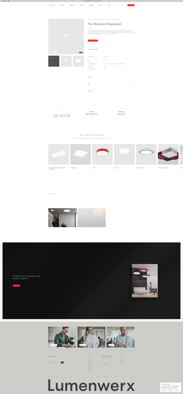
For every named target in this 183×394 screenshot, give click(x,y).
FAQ (90, 376)
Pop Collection (96, 19)
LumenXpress (91, 5)
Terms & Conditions (116, 376)
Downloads (62, 5)
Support (97, 376)
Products (52, 5)
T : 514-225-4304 (105, 364)
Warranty (125, 376)
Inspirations (72, 5)
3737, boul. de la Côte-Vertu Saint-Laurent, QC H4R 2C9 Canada (106, 357)
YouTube (122, 363)
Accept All (176, 390)
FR (134, 355)
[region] (170, 387)
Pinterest (122, 360)
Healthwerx (81, 5)
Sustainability (90, 367)
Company (100, 5)
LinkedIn (122, 355)
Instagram (122, 358)
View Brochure (16, 285)
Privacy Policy (133, 376)
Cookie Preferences (106, 376)
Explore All (90, 19)
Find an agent (131, 5)
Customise (164, 390)
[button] (51, 52)
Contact (109, 5)
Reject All (170, 390)
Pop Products (102, 19)
